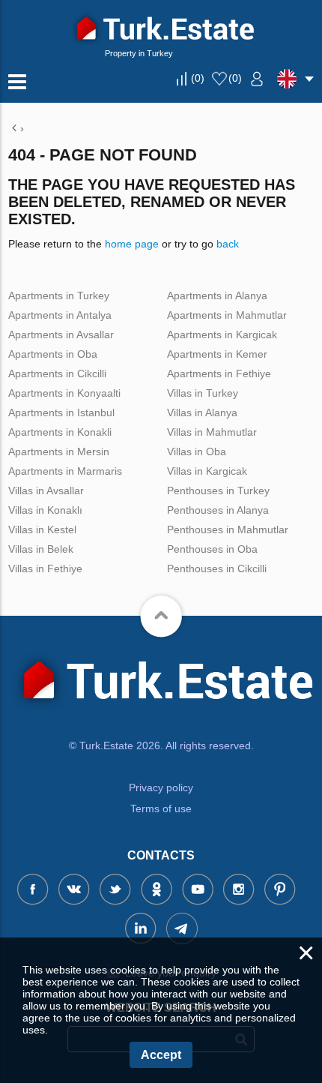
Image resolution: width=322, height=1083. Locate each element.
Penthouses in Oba (212, 549)
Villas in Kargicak (207, 471)
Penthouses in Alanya (218, 510)
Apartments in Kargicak (222, 334)
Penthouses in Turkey (218, 490)
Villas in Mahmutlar (212, 432)
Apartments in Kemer (217, 354)
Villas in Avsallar (46, 490)
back (227, 244)
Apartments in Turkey (58, 296)
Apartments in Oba (52, 354)
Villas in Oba (196, 452)
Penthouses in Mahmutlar (227, 530)
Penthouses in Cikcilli (217, 568)
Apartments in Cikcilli (57, 374)
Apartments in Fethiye (219, 374)
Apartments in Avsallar (61, 334)
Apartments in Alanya (217, 296)
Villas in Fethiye (45, 568)
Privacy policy (161, 788)
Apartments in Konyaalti (64, 393)
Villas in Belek (40, 549)
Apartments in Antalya (60, 315)
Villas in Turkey (202, 393)
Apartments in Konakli (60, 432)
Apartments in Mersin (58, 452)
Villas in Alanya (202, 412)
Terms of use (161, 808)
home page (132, 244)
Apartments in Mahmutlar (227, 315)
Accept (161, 1054)
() (197, 78)
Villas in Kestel (42, 530)
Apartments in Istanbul (61, 412)
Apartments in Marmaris (65, 471)
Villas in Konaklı (45, 510)
